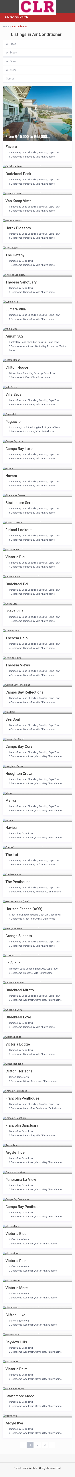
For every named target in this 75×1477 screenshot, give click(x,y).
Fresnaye (14, 968)
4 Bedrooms (15, 265)
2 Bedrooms (15, 864)
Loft (38, 864)
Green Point (15, 914)
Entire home (48, 156)
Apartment (28, 346)
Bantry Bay (14, 342)
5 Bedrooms (15, 210)
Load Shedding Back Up (35, 152)
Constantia (14, 427)
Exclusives (52, 346)
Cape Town (54, 152)
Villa (38, 156)
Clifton (12, 373)
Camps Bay (15, 152)
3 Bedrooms (15, 292)
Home (6, 26)
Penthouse (41, 891)
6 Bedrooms (15, 156)
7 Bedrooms (15, 377)
